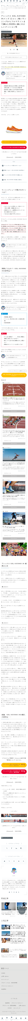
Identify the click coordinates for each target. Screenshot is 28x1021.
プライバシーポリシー (7, 986)
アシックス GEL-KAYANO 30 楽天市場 (14, 147)
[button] (17, 49)
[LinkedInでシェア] (16, 848)
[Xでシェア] (10, 49)
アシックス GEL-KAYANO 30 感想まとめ (13, 175)
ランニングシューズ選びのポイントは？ (13, 165)
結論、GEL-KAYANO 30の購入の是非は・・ (14, 179)
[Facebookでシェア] (14, 49)
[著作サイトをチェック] (4, 861)
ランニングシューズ (7, 837)
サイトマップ (5, 979)
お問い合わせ (5, 976)
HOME (3, 973)
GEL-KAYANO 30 (14, 98)
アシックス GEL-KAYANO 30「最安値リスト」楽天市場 (14, 771)
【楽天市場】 (18, 157)
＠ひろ (10, 63)
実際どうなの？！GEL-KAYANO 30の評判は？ (14, 170)
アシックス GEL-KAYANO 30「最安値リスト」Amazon (14, 765)
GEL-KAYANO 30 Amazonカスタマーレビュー (14, 375)
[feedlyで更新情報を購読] (18, 861)
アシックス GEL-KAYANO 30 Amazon (14, 142)
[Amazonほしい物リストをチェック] (14, 861)
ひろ (14, 875)
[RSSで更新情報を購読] (23, 861)
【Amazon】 (9, 157)
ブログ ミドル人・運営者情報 (9, 982)
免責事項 (3, 989)
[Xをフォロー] (9, 861)
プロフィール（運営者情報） (9, 1005)
